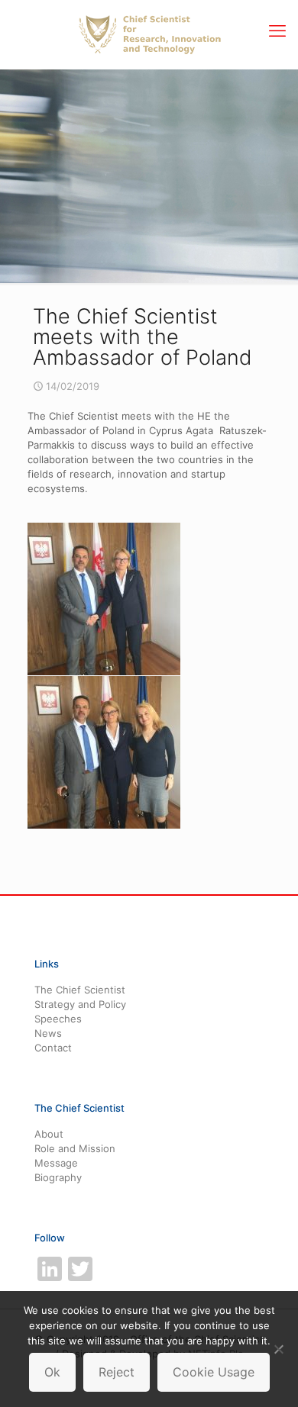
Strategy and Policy (80, 1004)
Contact (53, 1048)
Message (56, 1163)
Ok (52, 1372)
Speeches (58, 1019)
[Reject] (279, 1349)
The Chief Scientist (79, 990)
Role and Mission (74, 1148)
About (48, 1134)
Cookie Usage (213, 1372)
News (48, 1033)
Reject (116, 1372)
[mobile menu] (277, 30)
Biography (58, 1177)
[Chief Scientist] (149, 34)
